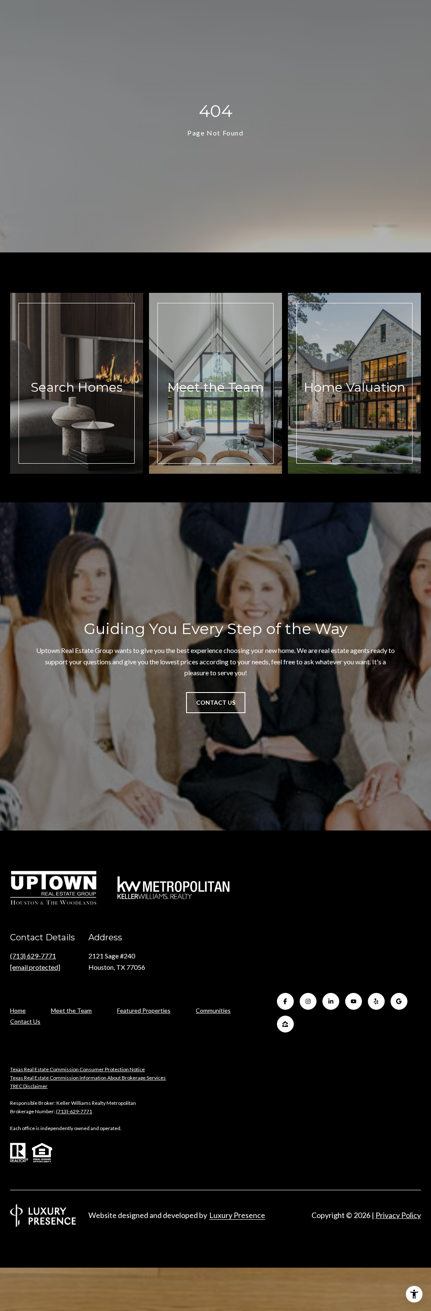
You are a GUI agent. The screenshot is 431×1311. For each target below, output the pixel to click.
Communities (213, 1010)
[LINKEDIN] (330, 1001)
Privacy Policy (398, 1215)
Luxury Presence (237, 1215)
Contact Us (25, 1021)
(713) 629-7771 (33, 956)
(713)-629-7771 (74, 1111)
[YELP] (376, 1001)
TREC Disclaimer (29, 1086)
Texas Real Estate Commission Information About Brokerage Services (88, 1078)
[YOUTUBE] (353, 1001)
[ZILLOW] (285, 1024)
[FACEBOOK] (285, 1001)
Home (18, 1010)
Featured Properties (143, 1010)
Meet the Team (71, 1010)
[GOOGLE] (399, 1001)
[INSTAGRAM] (308, 1001)
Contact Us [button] (215, 702)
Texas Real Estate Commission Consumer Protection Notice (77, 1069)
